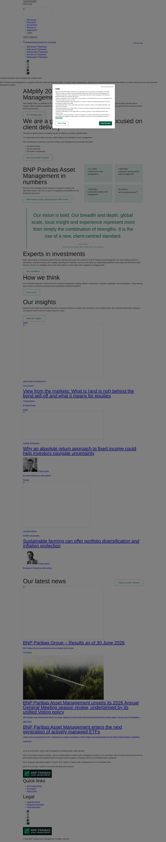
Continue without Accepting (107, 86)
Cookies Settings (62, 123)
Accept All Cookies (105, 123)
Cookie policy (59, 118)
